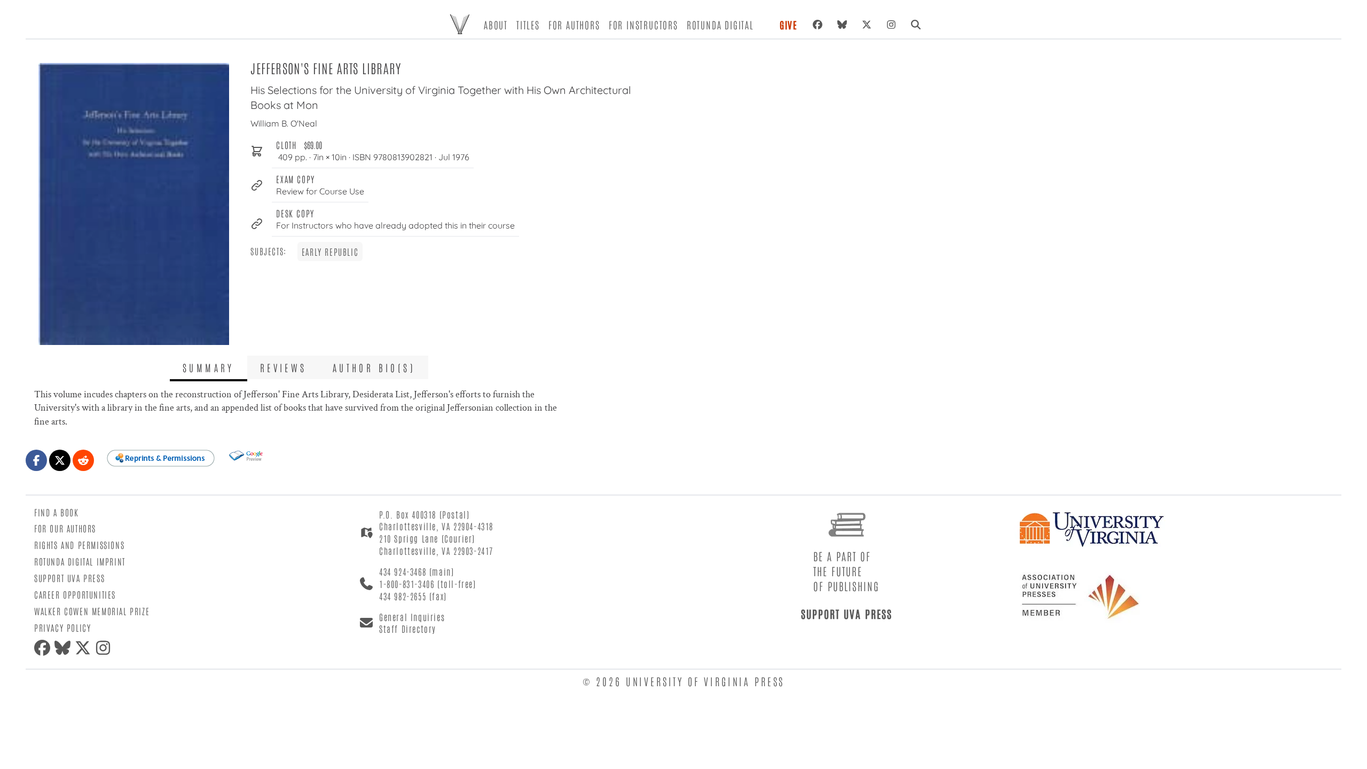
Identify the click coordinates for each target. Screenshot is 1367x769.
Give (789, 24)
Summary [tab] (208, 367)
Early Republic (330, 251)
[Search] (916, 24)
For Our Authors (65, 528)
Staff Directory (407, 628)
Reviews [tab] (283, 367)
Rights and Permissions (79, 544)
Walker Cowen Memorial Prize (92, 611)
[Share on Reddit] (83, 460)
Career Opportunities (75, 594)
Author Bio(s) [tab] (374, 367)
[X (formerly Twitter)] (866, 24)
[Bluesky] (842, 24)
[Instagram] (891, 24)
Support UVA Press (69, 577)
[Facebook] (817, 24)
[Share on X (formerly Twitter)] (59, 460)
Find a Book (56, 512)
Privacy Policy (62, 627)
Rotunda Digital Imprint (79, 561)
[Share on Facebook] (36, 460)
